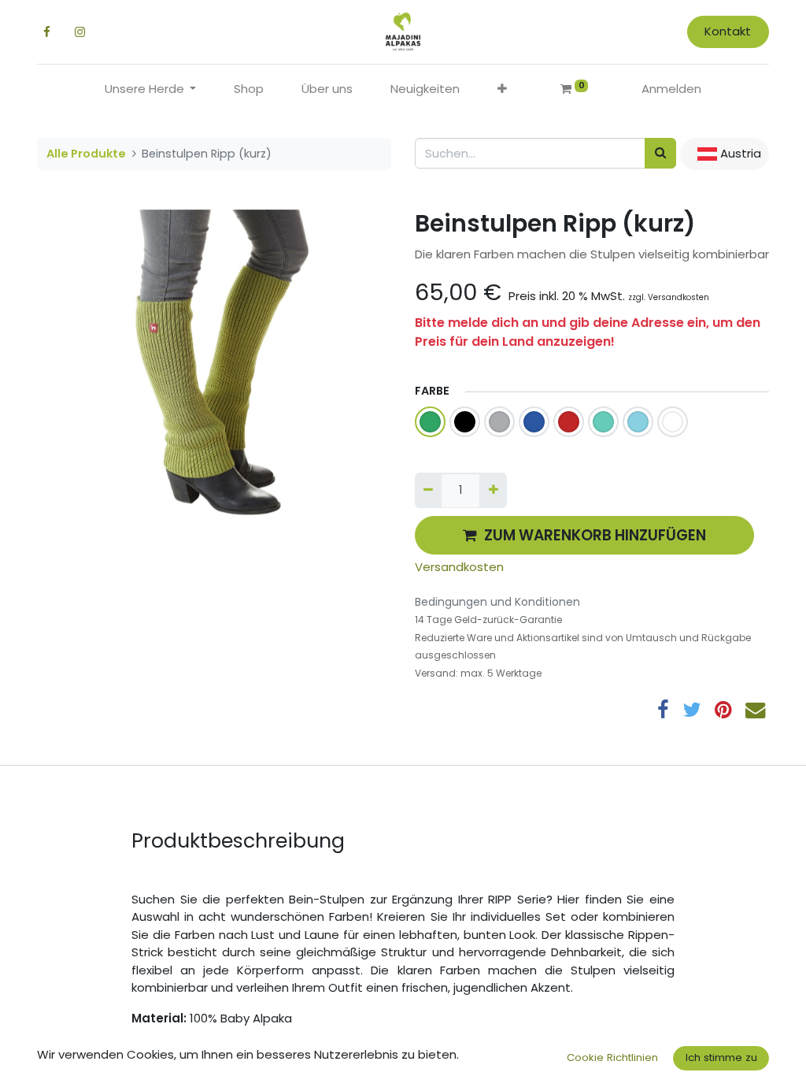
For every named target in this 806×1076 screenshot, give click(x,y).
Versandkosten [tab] (459, 566)
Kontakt (727, 31)
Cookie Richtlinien (612, 1057)
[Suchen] (660, 153)
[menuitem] (249, 89)
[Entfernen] (428, 490)
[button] (502, 89)
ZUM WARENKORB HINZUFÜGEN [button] (595, 535)
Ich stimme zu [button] (721, 1057)
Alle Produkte (86, 153)
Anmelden (671, 88)
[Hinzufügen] (492, 490)
